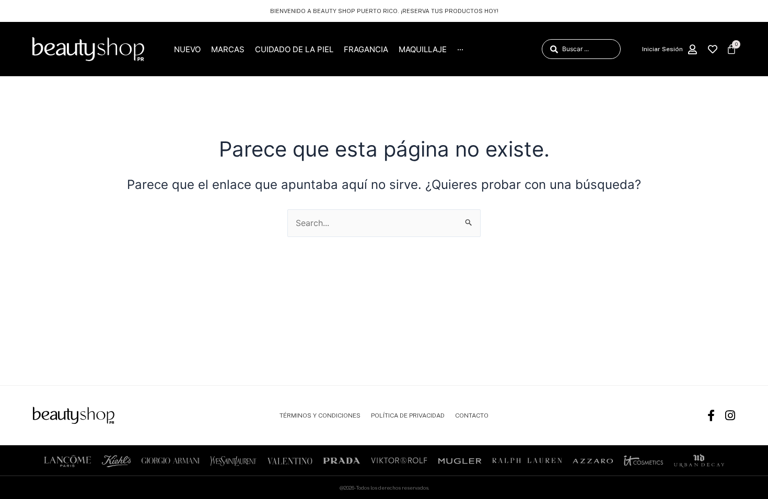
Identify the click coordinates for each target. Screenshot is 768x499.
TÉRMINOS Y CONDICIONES (320, 415)
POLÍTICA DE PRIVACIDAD (408, 415)
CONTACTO (471, 415)
